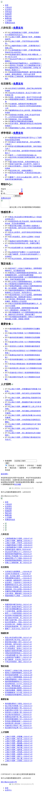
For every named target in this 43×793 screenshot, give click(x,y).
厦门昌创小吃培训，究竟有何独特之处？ (25, 162)
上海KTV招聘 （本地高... (18, 752)
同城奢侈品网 (5, 443)
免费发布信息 (10, 23)
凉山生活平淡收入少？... (18, 552)
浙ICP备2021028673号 (9, 782)
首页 (6, 5)
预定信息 (8, 16)
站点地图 (17, 484)
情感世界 (8, 14)
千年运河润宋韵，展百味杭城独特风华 (24, 259)
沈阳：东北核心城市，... (18, 576)
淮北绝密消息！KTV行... (18, 684)
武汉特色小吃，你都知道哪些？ (21, 170)
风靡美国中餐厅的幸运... (18, 604)
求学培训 (8, 12)
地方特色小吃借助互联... (18, 615)
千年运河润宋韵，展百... (18, 662)
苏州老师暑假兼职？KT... (18, 719)
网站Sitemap (35, 443)
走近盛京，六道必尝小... (18, 582)
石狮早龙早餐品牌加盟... (18, 591)
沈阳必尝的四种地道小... (18, 653)
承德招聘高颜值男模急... (18, 560)
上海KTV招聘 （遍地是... (18, 741)
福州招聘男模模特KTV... (18, 681)
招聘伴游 (22, 443)
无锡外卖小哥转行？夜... (18, 725)
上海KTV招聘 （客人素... (18, 758)
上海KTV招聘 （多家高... (18, 754)
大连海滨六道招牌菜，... (18, 571)
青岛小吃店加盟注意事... (18, 637)
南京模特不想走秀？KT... (18, 728)
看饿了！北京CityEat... (17, 629)
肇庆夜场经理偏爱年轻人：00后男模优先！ (26, 63)
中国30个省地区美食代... (18, 607)
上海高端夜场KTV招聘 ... (18, 538)
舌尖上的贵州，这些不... (18, 646)
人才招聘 (8, 20)
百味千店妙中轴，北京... (18, 620)
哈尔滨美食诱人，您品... (18, 622)
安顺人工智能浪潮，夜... (18, 563)
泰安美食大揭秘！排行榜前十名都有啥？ (25, 226)
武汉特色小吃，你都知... (18, 624)
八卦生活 (8, 7)
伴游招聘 (28, 443)
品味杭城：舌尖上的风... (18, 589)
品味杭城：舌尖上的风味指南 (21, 119)
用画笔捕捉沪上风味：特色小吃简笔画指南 (26, 128)
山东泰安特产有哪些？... (18, 657)
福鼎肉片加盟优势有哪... (18, 651)
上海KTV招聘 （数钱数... (18, 743)
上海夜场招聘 (14, 443)
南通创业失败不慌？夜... (18, 717)
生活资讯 (8, 9)
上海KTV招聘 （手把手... (18, 543)
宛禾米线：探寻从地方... (18, 644)
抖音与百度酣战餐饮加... (18, 609)
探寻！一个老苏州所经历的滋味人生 (23, 155)
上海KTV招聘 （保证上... (18, 756)
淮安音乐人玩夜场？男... (18, 712)
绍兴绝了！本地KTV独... (18, 670)
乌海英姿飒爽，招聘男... (18, 690)
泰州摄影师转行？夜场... (18, 703)
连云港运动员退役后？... (18, 714)
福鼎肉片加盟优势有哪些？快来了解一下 (25, 241)
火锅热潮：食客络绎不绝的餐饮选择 (23, 104)
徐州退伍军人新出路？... (18, 723)
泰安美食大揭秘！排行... (18, 642)
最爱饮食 (8, 18)
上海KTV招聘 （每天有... (18, 739)
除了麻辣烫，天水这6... (18, 659)
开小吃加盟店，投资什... (18, 648)
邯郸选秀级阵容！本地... (18, 679)
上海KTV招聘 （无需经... (18, 761)
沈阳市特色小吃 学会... (17, 640)
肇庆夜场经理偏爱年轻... (18, 554)
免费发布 (18, 27)
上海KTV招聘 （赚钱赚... (18, 745)
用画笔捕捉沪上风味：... (18, 596)
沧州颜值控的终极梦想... (18, 695)
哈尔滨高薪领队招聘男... (18, 688)
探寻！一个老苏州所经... (18, 613)
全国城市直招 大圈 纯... (18, 549)
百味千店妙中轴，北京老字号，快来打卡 (25, 164)
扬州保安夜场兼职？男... (18, 708)
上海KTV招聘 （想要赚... (18, 736)
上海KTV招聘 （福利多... (18, 750)
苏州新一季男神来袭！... (18, 686)
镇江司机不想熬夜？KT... (18, 706)
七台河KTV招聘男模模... (18, 677)
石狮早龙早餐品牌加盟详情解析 (21, 121)
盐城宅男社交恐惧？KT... (18, 710)
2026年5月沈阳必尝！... (18, 574)
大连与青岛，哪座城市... (18, 593)
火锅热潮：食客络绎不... (18, 580)
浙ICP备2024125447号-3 (9, 496)
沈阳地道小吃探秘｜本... (18, 587)
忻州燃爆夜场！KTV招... (18, 692)
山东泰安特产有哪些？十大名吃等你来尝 (25, 252)
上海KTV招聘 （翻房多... (18, 541)
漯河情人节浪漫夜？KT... (18, 556)
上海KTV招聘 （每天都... (18, 747)
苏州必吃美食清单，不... (18, 626)
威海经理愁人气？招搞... (18, 558)
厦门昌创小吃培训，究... (18, 618)
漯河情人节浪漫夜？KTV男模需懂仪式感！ (26, 65)
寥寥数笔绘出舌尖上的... (18, 585)
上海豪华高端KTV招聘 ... (18, 545)
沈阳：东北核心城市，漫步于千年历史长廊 (26, 97)
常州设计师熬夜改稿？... (18, 721)
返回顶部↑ (4, 474)
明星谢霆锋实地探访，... (18, 578)
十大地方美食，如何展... (18, 611)
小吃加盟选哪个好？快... (18, 655)
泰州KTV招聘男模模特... (18, 673)
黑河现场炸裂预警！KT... (18, 675)
